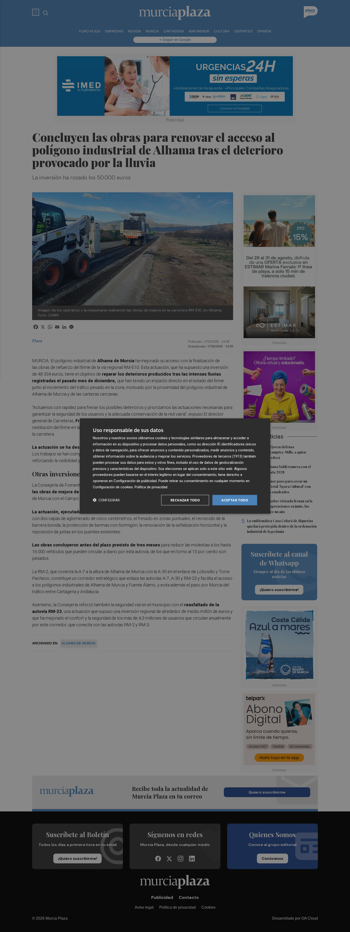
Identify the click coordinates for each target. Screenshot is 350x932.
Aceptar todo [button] (234, 500)
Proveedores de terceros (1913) (217, 456)
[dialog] (175, 466)
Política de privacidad (151, 487)
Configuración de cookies (113, 487)
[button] (106, 500)
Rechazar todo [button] (185, 500)
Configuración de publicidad (135, 481)
